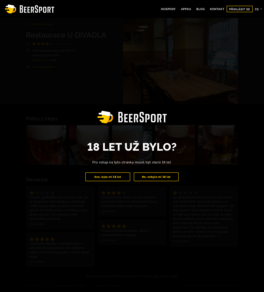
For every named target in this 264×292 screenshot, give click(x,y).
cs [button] (257, 9)
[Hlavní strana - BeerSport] (29, 8)
